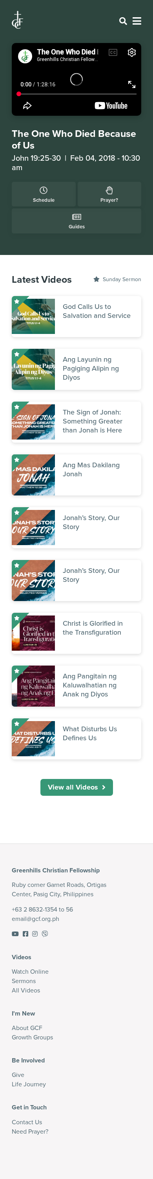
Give (18, 1074)
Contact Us (27, 1122)
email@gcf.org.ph (35, 918)
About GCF (27, 1027)
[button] (76, 787)
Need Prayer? (30, 1131)
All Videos (26, 990)
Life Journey (29, 1084)
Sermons (24, 980)
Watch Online (30, 971)
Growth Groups (32, 1037)
